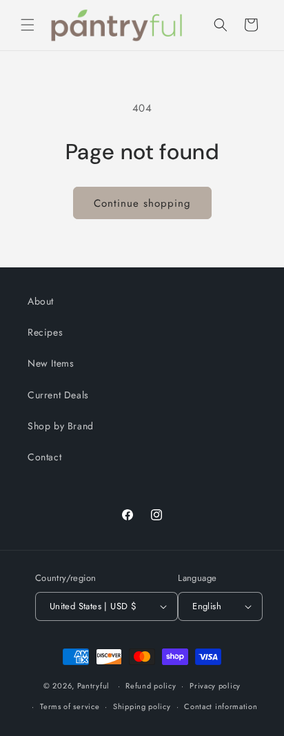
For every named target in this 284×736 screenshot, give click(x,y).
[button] (27, 25)
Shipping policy (142, 706)
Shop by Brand (61, 426)
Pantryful (93, 685)
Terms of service (69, 706)
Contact (44, 457)
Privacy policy (215, 685)
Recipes (45, 332)
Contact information (220, 706)
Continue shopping (142, 203)
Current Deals (58, 395)
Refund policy (150, 685)
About (41, 301)
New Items (51, 363)
